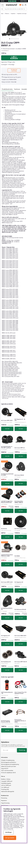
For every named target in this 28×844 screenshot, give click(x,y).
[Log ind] (22, 5)
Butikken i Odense (5, 779)
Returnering (4, 798)
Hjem (2, 13)
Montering (23, 1)
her (15, 81)
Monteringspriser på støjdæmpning (10, 764)
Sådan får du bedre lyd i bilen (8, 766)
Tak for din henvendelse (7, 770)
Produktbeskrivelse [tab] (7, 89)
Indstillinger (8, 832)
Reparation (4, 800)
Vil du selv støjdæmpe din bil (8, 772)
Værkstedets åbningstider (7, 791)
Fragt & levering (5, 803)
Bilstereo (7, 13)
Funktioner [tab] (17, 89)
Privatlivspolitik (5, 789)
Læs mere (7, 428)
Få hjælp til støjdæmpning (7, 760)
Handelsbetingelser (6, 783)
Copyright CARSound (6, 781)
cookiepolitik (9, 829)
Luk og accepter (9, 837)
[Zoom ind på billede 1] (14, 29)
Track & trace (4, 805)
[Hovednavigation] (2, 4)
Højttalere (13, 13)
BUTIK (2, 1)
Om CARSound (5, 787)
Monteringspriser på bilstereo (8, 762)
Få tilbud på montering (14, 70)
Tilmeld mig (22, 750)
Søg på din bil (4, 768)
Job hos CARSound (6, 785)
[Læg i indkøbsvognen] (14, 57)
